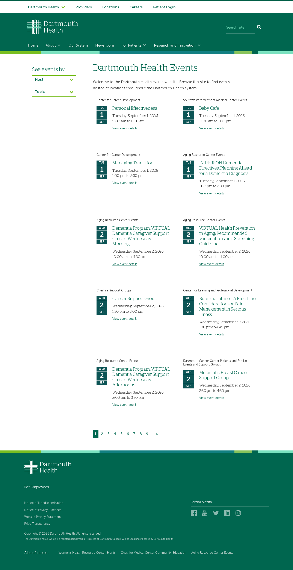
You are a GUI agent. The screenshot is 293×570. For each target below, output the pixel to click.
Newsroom (104, 45)
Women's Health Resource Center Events (87, 552)
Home (33, 45)
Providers (84, 7)
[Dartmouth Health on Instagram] (239, 513)
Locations (110, 7)
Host (39, 80)
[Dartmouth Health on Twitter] (217, 513)
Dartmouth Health (43, 7)
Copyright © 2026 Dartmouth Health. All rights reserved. (62, 533)
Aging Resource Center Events (212, 552)
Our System (78, 45)
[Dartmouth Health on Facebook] (194, 513)
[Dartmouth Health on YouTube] (205, 513)
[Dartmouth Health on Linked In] (228, 513)
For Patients (131, 45)
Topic (40, 92)
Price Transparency (37, 523)
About (51, 45)
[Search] (259, 27)
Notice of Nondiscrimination (43, 503)
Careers (136, 7)
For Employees (36, 487)
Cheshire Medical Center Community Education (153, 552)
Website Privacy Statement (42, 516)
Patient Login (164, 7)
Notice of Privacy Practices (42, 510)
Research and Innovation (175, 45)
